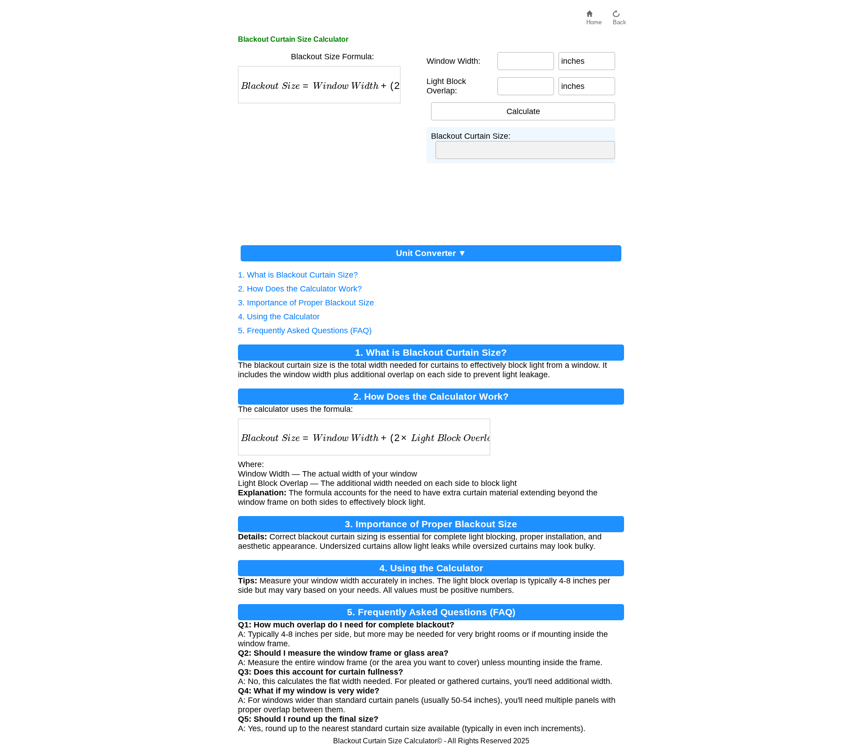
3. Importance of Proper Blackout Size (306, 302)
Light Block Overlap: (446, 86)
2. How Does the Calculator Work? (300, 288)
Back (619, 20)
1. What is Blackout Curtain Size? (298, 274)
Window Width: (453, 61)
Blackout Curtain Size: (470, 136)
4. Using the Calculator (279, 316)
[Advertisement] (328, 171)
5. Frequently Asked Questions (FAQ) (305, 330)
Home (594, 20)
